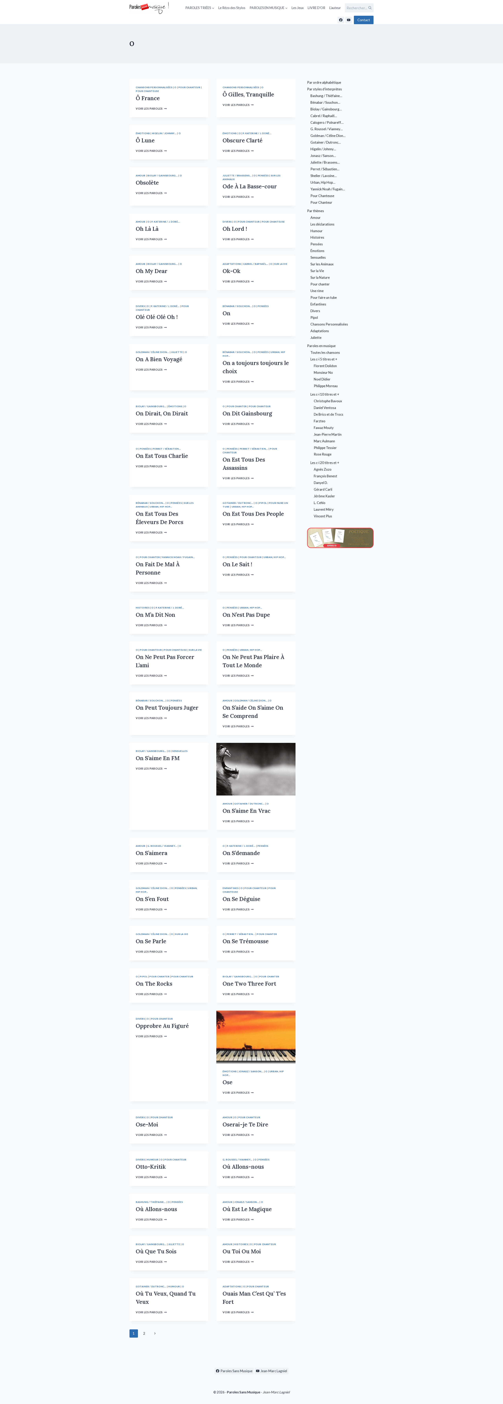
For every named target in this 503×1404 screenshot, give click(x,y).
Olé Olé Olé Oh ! (157, 317)
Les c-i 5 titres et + (323, 359)
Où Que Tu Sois (156, 1251)
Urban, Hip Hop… (322, 182)
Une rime (317, 291)
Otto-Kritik (151, 1166)
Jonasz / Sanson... (251, 1071)
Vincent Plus (323, 516)
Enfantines (231, 888)
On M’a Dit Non (155, 614)
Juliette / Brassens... (237, 175)
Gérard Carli (323, 489)
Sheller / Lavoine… (323, 176)
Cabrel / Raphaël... (255, 263)
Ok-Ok (231, 271)
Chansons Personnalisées (154, 87)
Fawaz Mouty (324, 428)
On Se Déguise (241, 899)
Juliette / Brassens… (325, 162)
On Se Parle (151, 941)
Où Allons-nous (243, 1166)
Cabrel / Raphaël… (323, 116)
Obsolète (147, 182)
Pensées (263, 175)
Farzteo (319, 421)
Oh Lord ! (235, 228)
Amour (140, 175)
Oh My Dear (151, 271)
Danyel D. (321, 483)
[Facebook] (341, 20)
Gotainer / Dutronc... (238, 502)
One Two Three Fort (249, 983)
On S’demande (241, 853)
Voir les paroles (151, 108)
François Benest (325, 476)
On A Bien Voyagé (159, 359)
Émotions (143, 133)
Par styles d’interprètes (324, 89)
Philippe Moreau (326, 386)
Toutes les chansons (325, 352)
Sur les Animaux (322, 264)
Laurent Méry (324, 509)
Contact (363, 20)
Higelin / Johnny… (323, 149)
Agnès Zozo (322, 469)
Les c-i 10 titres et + (324, 394)
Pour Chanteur (189, 87)
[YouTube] (348, 20)
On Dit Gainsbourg (247, 413)
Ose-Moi (147, 1124)
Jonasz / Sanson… (323, 156)
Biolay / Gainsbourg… (326, 109)
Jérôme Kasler (324, 496)
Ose (227, 1082)
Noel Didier (322, 379)
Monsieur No (323, 372)
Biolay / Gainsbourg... (162, 175)
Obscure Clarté (243, 140)
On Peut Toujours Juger (167, 707)
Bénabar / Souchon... (237, 306)
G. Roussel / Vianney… (326, 129)
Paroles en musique (321, 346)
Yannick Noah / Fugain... (178, 557)
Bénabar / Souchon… (325, 102)
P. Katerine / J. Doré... (257, 133)
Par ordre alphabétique (324, 82)
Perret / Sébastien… (324, 169)
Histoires (143, 607)
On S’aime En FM (158, 758)
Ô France (148, 98)
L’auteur (335, 8)
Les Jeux (298, 8)
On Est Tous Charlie (162, 455)
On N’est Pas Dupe (246, 614)
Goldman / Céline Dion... (152, 352)
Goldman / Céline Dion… (327, 136)
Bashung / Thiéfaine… (326, 96)
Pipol (263, 502)
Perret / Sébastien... (167, 448)
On (226, 313)
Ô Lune (145, 140)
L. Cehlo (319, 503)
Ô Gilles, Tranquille (248, 94)
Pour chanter (237, 406)
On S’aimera (151, 853)
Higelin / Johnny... (164, 133)
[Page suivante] (155, 1333)
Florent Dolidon (325, 366)
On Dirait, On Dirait (162, 413)
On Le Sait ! (237, 564)
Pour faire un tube (323, 297)
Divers (227, 221)
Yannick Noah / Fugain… (327, 189)
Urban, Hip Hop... (161, 506)
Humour (153, 1159)
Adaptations (232, 263)
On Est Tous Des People (253, 513)
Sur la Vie (280, 263)
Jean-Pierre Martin (327, 434)
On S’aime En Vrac (247, 810)
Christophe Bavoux (328, 401)
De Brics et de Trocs (328, 414)
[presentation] (255, 769)
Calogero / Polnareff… (326, 122)
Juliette (177, 352)
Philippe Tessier (325, 448)
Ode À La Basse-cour (250, 186)
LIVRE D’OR (316, 8)
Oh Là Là (147, 228)
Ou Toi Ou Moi (242, 1251)
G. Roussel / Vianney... (162, 845)
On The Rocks (154, 983)
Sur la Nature (320, 277)
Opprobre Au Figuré (162, 1025)
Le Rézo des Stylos (231, 8)
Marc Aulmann (324, 441)
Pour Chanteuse (147, 91)
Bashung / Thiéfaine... (151, 1202)
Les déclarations (322, 224)
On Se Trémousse (246, 941)
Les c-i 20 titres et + (324, 463)
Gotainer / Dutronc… (325, 142)
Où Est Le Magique (247, 1209)
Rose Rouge (322, 454)
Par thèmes (315, 211)
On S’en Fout (152, 899)
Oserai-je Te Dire (245, 1124)
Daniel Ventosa (325, 408)
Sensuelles (179, 751)
